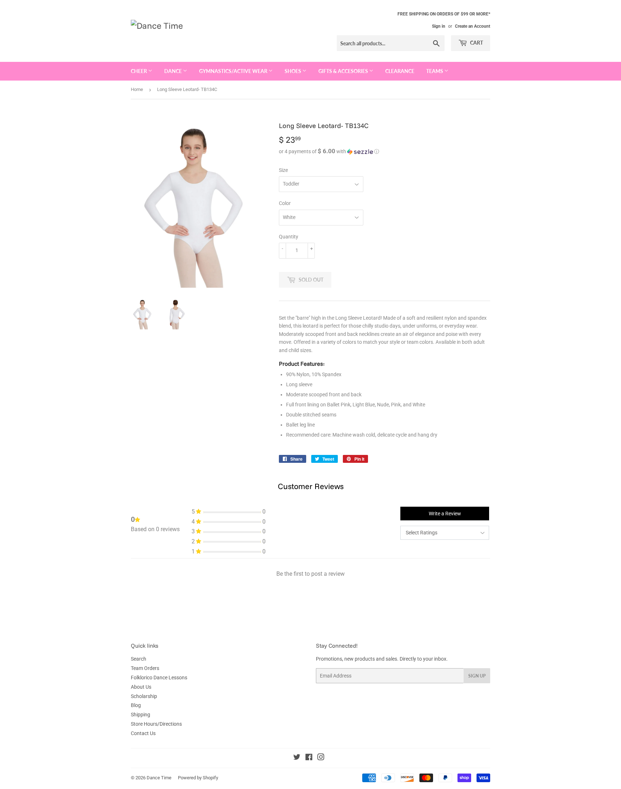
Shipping (140, 714)
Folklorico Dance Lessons (159, 677)
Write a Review (445, 513)
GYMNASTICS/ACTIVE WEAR (233, 71)
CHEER (139, 71)
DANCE (173, 71)
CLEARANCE (399, 71)
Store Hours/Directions (156, 724)
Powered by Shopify (198, 777)
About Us (141, 687)
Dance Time (159, 777)
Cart (476, 43)
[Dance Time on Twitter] (296, 758)
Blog (136, 705)
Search (138, 659)
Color (285, 203)
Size (283, 170)
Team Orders (145, 668)
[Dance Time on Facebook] (309, 758)
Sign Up (477, 676)
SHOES (293, 71)
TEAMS (435, 71)
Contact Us (143, 733)
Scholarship (144, 696)
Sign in (438, 26)
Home (137, 89)
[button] (384, 151)
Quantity (288, 237)
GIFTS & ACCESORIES (343, 71)
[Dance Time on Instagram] (321, 758)
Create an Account (472, 26)
